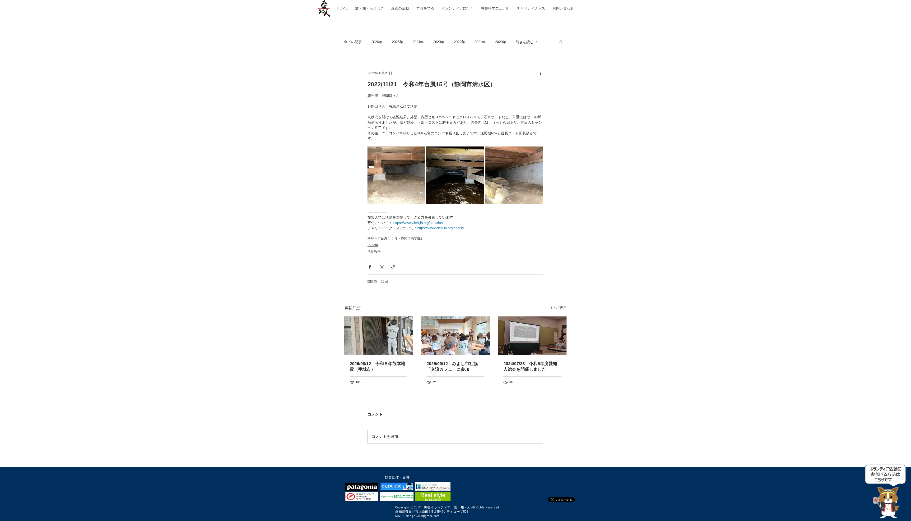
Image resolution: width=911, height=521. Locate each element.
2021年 (480, 42)
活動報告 (374, 251)
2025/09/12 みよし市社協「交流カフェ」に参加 (452, 366)
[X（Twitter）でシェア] (381, 267)
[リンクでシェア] (393, 267)
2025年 (397, 42)
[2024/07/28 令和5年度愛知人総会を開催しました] (532, 335)
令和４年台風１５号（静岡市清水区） (395, 238)
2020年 (500, 42)
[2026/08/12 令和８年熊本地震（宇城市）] (378, 335)
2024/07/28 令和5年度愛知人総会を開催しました (530, 366)
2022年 (459, 42)
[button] (560, 42)
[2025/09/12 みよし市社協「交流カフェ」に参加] (455, 335)
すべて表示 (558, 308)
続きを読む (525, 42)
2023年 (438, 42)
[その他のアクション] (540, 73)
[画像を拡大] (396, 175)
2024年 (418, 42)
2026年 (376, 42)
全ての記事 (353, 42)
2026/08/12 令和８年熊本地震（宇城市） (377, 366)
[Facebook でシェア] (369, 267)
